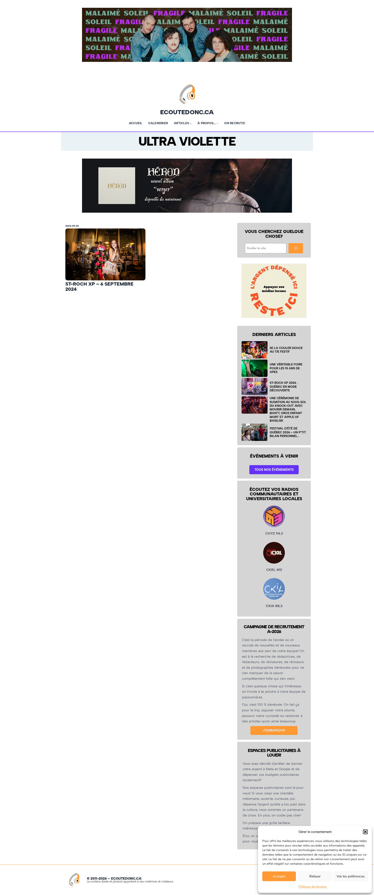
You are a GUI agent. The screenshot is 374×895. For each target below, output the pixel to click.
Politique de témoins (313, 887)
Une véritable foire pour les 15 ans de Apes (286, 368)
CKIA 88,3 (274, 606)
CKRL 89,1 (274, 570)
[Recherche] (296, 248)
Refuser (315, 876)
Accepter (279, 876)
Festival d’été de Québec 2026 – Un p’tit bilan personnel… (288, 432)
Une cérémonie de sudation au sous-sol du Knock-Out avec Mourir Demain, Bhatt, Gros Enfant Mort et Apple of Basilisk (288, 409)
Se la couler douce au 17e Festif (286, 350)
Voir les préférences (351, 876)
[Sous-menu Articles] (191, 123)
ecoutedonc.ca (187, 112)
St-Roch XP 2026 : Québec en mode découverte (284, 386)
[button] (365, 832)
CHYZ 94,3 (274, 533)
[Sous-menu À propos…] (217, 123)
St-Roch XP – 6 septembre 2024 (99, 286)
